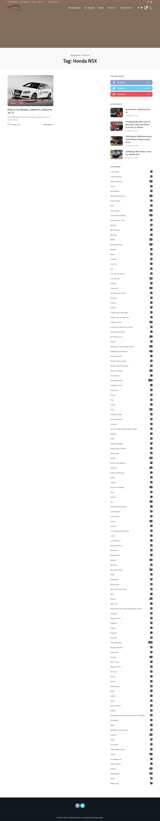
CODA (112, 308)
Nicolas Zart (15, 124)
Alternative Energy (26, 100)
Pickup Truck (115, 618)
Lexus (112, 521)
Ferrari (113, 395)
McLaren (113, 565)
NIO (112, 594)
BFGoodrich (115, 230)
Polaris (113, 628)
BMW (112, 240)
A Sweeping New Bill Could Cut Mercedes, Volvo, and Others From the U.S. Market (138, 124)
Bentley (113, 225)
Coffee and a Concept (119, 313)
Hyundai (113, 468)
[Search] (150, 8)
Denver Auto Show (117, 332)
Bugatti (113, 249)
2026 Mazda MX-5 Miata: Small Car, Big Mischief (138, 153)
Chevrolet (114, 288)
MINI (112, 575)
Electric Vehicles (116, 371)
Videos (113, 769)
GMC (112, 439)
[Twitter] (151, 2)
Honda (13, 103)
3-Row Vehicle (116, 177)
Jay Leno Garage (117, 487)
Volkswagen (115, 774)
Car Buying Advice (117, 274)
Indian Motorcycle (117, 473)
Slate (112, 725)
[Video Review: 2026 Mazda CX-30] (116, 112)
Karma (113, 497)
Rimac (112, 677)
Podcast (113, 623)
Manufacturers (116, 546)
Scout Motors (115, 706)
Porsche (113, 638)
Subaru (113, 735)
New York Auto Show (118, 589)
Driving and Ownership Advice (122, 347)
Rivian (112, 681)
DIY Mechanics (116, 337)
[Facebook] (148, 2)
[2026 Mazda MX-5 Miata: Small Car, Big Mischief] (116, 154)
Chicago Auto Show (118, 293)
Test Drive (114, 745)
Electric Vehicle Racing (119, 366)
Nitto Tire (114, 604)
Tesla (21, 103)
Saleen (113, 696)
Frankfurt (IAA (116, 415)
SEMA (112, 711)
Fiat (111, 400)
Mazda (113, 560)
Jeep (112, 492)
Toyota (113, 754)
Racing (113, 657)
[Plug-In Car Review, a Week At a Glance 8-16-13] (30, 90)
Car (111, 269)
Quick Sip (114, 652)
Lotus (112, 536)
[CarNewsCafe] (15, 8)
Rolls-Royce (115, 686)
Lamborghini (115, 512)
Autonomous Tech (117, 220)
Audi (39, 100)
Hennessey (114, 453)
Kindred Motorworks (118, 507)
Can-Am (113, 264)
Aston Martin (115, 201)
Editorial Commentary (119, 351)
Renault (113, 672)
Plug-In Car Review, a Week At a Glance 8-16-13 (30, 111)
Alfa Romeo (115, 191)
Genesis (113, 424)
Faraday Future (116, 385)
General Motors (116, 419)
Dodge (113, 342)
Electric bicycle (116, 356)
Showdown (114, 720)
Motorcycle (114, 584)
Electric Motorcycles (118, 361)
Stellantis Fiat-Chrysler (119, 730)
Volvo (112, 779)
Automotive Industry (118, 215)
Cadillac (113, 259)
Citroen (113, 303)
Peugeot (113, 614)
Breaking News (116, 245)
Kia (111, 502)
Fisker (112, 405)
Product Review (116, 647)
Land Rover (115, 516)
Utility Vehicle (115, 764)
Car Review (115, 279)
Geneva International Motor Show (123, 429)
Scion (112, 701)
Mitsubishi (114, 580)
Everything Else (116, 380)
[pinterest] (131, 94)
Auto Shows (115, 211)
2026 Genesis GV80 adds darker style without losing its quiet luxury (138, 139)
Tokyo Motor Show (117, 749)
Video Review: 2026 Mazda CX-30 (138, 111)
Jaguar (113, 482)
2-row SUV (114, 172)
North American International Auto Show (126, 609)
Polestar (113, 633)
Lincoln (113, 526)
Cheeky (113, 284)
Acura (12, 100)
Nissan (113, 599)
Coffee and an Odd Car (119, 317)
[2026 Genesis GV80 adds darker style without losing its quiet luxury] (116, 141)
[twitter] (131, 88)
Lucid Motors (115, 541)
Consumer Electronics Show (121, 327)
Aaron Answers (116, 182)
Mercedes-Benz (116, 570)
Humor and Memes (118, 463)
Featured (114, 390)
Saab (112, 691)
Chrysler (113, 298)
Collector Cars (116, 322)
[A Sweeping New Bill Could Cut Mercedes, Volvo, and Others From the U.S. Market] (116, 126)
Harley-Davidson (117, 444)
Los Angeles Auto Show (119, 531)
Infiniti (112, 478)
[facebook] (131, 82)
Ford (46, 100)
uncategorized (116, 759)
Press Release (116, 643)
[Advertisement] (80, 30)
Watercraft (114, 783)
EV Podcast (115, 376)
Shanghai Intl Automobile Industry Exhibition (127, 715)
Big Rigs (113, 235)
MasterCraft (115, 555)
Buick (112, 254)
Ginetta (113, 434)
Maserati (113, 550)
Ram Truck (114, 662)
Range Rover (115, 667)
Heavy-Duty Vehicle (118, 449)
